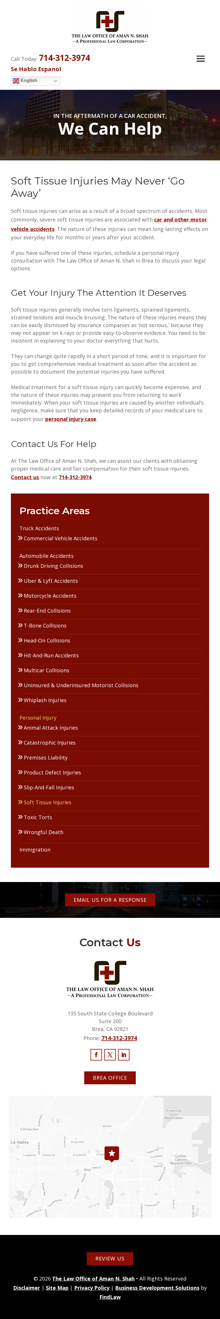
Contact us (25, 477)
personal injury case (70, 418)
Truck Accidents (39, 528)
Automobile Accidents (46, 555)
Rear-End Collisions (47, 610)
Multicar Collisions (46, 670)
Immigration (34, 849)
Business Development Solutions (157, 1287)
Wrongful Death (43, 832)
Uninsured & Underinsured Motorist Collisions (81, 685)
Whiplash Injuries (45, 700)
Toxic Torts (38, 817)
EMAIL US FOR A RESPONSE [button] (110, 899)
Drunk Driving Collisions (53, 565)
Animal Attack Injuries (51, 727)
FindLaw (110, 1296)
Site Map (57, 1287)
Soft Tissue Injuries (47, 802)
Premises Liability (46, 757)
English (28, 80)
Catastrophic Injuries (50, 742)
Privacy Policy (91, 1287)
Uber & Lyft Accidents (51, 580)
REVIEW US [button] (110, 1258)
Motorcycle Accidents (50, 595)
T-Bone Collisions (45, 625)
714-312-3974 (64, 57)
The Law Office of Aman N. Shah (93, 1278)
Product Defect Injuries (52, 772)
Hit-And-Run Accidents (51, 655)
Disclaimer (26, 1287)
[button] (200, 58)
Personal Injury (37, 717)
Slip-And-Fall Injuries (49, 787)
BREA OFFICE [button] (110, 1077)
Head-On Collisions (47, 640)
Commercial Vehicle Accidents (60, 538)
